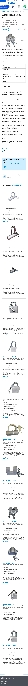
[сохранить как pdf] (24, 29)
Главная (3, 11)
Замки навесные (9, 11)
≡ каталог (3, 1)
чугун (3, 151)
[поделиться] (18, 29)
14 (2, 154)
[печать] (21, 29)
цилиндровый (5, 148)
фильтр (6, 29)
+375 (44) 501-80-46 (12, 3)
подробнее (5, 221)
